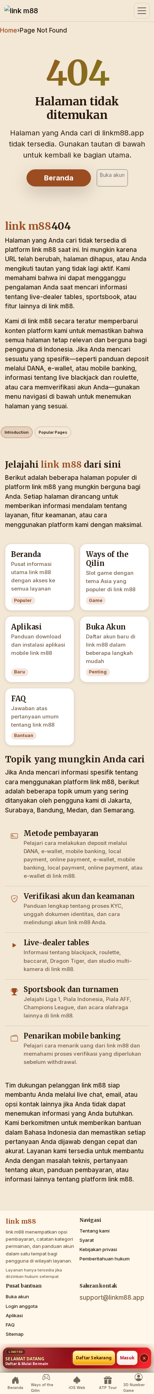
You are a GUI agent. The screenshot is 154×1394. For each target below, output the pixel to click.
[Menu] (142, 11)
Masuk (127, 1358)
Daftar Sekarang (94, 1358)
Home (8, 30)
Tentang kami (95, 1231)
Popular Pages (53, 432)
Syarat (87, 1240)
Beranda (58, 178)
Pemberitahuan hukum (105, 1258)
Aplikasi (14, 1315)
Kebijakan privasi (98, 1249)
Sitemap (15, 1334)
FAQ (10, 1325)
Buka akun (112, 175)
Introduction (17, 432)
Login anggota (22, 1306)
